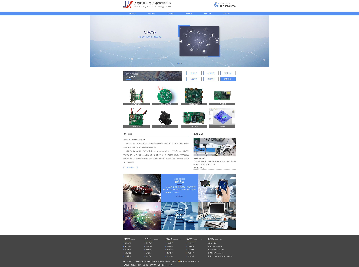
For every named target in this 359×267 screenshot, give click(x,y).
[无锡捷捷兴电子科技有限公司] (179, 41)
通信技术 (170, 249)
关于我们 (151, 13)
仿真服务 (194, 79)
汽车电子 (170, 243)
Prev (3, 41)
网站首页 (132, 13)
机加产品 (211, 79)
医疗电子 (170, 253)
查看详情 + (228, 79)
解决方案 (188, 13)
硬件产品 (194, 73)
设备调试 (191, 246)
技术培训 (191, 243)
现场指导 (191, 256)
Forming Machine (170, 265)
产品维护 (191, 253)
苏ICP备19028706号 (171, 261)
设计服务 (228, 73)
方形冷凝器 (161, 265)
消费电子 (170, 246)
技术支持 (207, 13)
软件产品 (211, 73)
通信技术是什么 (199, 168)
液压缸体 (133, 265)
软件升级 (191, 249)
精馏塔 (139, 265)
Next (355, 41)
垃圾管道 (145, 265)
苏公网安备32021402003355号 (189, 261)
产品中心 (170, 13)
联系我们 (226, 13)
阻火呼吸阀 (153, 265)
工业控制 (170, 256)
